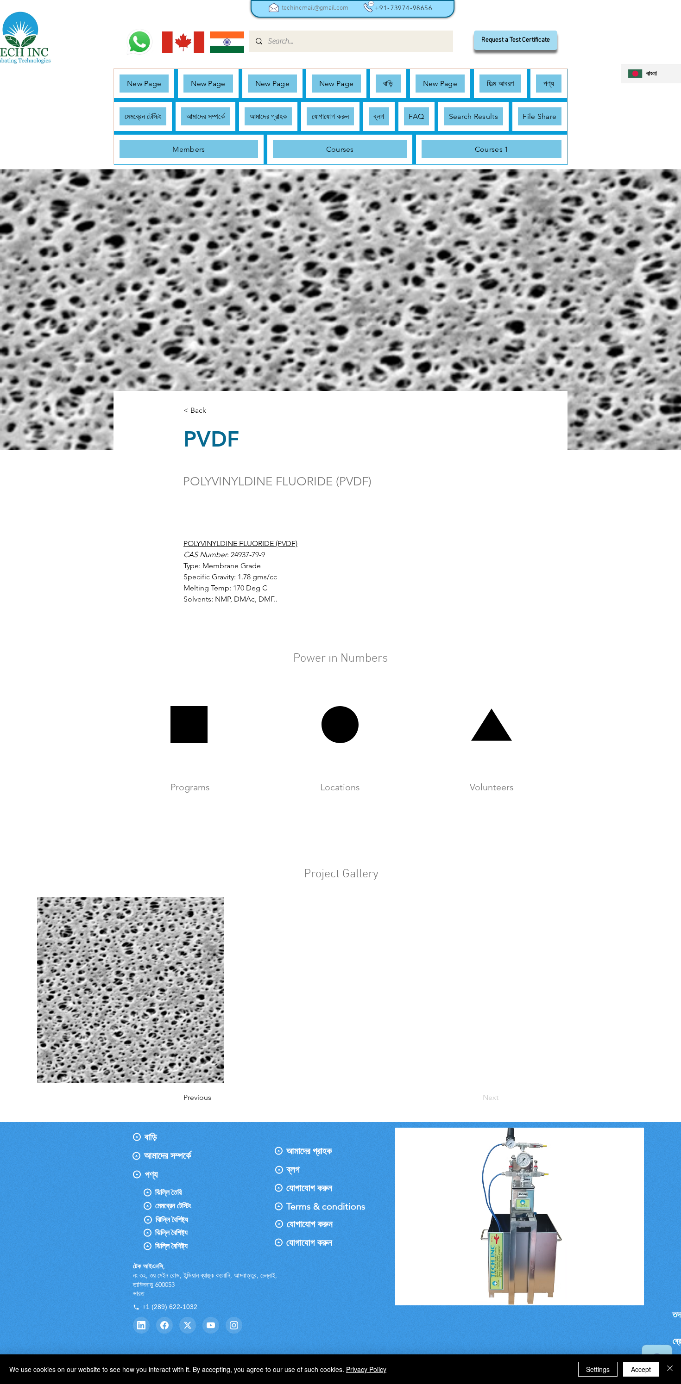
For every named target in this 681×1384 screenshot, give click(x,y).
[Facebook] (164, 1325)
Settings (598, 1369)
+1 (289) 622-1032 (169, 1306)
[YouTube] (210, 1325)
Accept (641, 1369)
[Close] (669, 1369)
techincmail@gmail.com (315, 8)
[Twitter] (187, 1325)
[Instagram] (234, 1325)
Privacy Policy (366, 1369)
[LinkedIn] (141, 1325)
